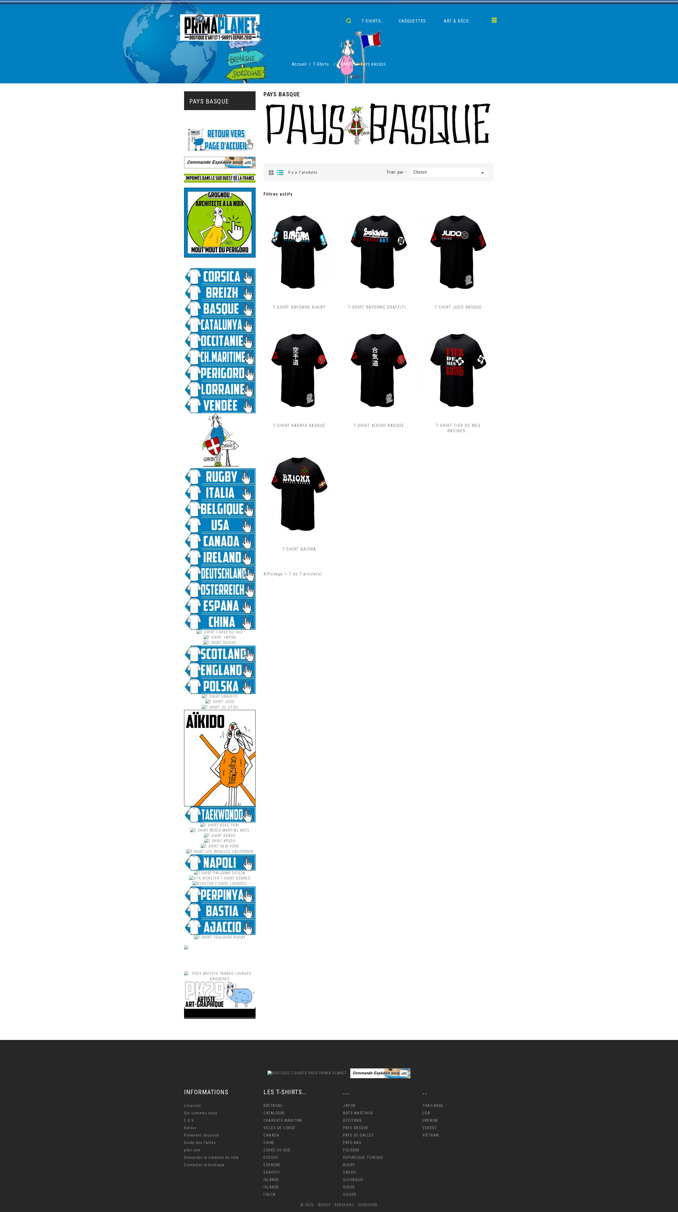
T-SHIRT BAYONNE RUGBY (299, 307)
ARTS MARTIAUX (358, 1113)
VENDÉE (429, 1128)
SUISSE (349, 1194)
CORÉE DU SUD (277, 1150)
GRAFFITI (272, 1172)
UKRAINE (430, 1120)
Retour (190, 1128)
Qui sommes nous (201, 1113)
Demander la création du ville (211, 1157)
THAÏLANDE (433, 1105)
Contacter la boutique (204, 1165)
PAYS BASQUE (209, 101)
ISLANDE (271, 1187)
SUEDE (349, 1187)
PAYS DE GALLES (358, 1135)
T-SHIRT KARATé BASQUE (299, 425)
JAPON (349, 1105)
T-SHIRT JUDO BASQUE (458, 307)
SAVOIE (349, 1172)
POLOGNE (351, 1150)
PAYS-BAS (352, 1143)
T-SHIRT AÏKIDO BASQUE (379, 425)
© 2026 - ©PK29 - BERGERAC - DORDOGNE (339, 1205)
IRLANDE (271, 1180)
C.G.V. (189, 1120)
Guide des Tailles (200, 1143)
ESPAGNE (272, 1165)
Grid (271, 173)
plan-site (192, 1150)
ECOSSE (271, 1157)
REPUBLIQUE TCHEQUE (363, 1157)
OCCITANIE (353, 1120)
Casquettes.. (414, 21)
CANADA (271, 1135)
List (280, 173)
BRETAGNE (273, 1105)
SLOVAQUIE (353, 1180)
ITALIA (269, 1194)
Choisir (449, 173)
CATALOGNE (274, 1113)
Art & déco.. (457, 21)
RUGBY (349, 1165)
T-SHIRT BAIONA (299, 549)
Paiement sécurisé (201, 1135)
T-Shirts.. (372, 21)
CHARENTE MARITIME (283, 1120)
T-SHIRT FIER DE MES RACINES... (458, 428)
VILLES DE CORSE (280, 1128)
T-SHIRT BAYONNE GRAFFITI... (379, 307)
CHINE (269, 1143)
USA (426, 1113)
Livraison (192, 1105)
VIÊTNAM (430, 1135)
